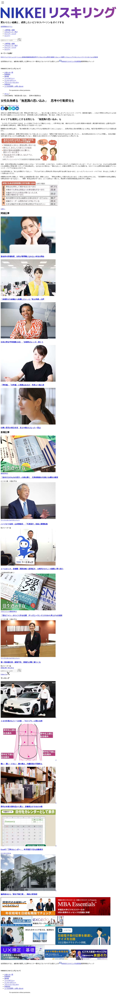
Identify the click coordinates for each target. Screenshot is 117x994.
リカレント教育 (59, 57)
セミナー (7, 35)
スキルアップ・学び (11, 32)
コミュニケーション (15, 57)
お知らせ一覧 (8, 72)
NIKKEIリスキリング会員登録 (71, 61)
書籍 (52, 57)
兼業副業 (31, 57)
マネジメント (77, 57)
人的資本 (95, 57)
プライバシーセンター (11, 82)
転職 (26, 57)
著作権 (6, 76)
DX (2, 57)
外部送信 (7, 84)
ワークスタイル (87, 57)
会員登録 (4, 26)
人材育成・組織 (9, 30)
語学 (35, 57)
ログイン (9, 26)
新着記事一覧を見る (7, 668)
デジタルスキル (42, 57)
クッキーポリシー (10, 80)
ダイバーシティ (14, 105)
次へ (3, 209)
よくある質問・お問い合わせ (13, 86)
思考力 (49, 57)
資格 (23, 57)
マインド (6, 57)
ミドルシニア (68, 57)
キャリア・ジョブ (10, 34)
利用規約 (7, 74)
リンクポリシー (9, 78)
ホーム (6, 93)
